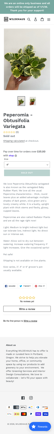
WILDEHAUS (21, 424)
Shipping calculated (14, 141)
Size (6, 159)
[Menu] (48, 19)
